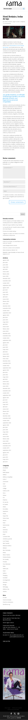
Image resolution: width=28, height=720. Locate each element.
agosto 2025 (6, 287)
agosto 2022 (6, 370)
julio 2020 (5, 427)
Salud (4, 571)
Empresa (23, 21)
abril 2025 (5, 297)
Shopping (5, 575)
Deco (4, 493)
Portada (5, 561)
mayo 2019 (5, 459)
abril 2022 (5, 379)
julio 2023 (5, 345)
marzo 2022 (6, 381)
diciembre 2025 (6, 278)
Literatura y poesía (7, 539)
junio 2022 (5, 374)
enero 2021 (5, 413)
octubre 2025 (6, 283)
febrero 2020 (6, 438)
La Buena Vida (6, 536)
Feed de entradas (7, 600)
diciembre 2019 (6, 443)
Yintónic (5, 591)
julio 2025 (5, 290)
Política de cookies (17, 708)
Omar (4, 247)
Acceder (5, 597)
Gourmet (5, 532)
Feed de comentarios (8, 602)
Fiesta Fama (6, 518)
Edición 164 (14, 250)
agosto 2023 (6, 342)
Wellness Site (6, 589)
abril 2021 (5, 406)
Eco (4, 497)
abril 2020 (5, 434)
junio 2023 (5, 347)
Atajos (4, 470)
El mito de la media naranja (9, 231)
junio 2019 (5, 457)
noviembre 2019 (7, 445)
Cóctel (4, 486)
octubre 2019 (6, 448)
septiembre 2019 (7, 450)
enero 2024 (5, 331)
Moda (4, 552)
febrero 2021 (6, 411)
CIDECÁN (19, 718)
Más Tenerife (6, 543)
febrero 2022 (6, 384)
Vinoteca (5, 582)
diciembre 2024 (6, 306)
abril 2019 (5, 461)
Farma (4, 513)
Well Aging (5, 587)
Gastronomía (6, 525)
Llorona (15, 245)
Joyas (4, 534)
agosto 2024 (6, 315)
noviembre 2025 (7, 280)
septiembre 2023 (7, 340)
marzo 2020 (6, 436)
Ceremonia (5, 481)
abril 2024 (5, 324)
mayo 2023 (5, 349)
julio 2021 (5, 400)
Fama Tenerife (8, 21)
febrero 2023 (6, 356)
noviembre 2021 (7, 390)
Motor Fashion (6, 555)
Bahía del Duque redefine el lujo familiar (12, 225)
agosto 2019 (6, 452)
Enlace (4, 506)
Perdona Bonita (6, 557)
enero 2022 (5, 386)
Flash (4, 522)
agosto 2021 (6, 397)
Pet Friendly (6, 559)
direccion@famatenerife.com (17, 635)
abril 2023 (5, 351)
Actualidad (5, 467)
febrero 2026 (6, 274)
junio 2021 (5, 402)
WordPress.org (6, 604)
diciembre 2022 (6, 361)
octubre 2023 (6, 338)
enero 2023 (5, 358)
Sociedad (5, 577)
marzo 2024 (6, 326)
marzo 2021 (6, 409)
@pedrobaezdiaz (7, 620)
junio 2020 (5, 429)
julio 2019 (5, 455)
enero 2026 (5, 276)
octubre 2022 (6, 365)
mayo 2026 (5, 267)
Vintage (4, 584)
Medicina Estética (7, 545)
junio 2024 (5, 319)
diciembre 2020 (6, 416)
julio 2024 (5, 317)
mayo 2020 (5, 432)
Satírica (4, 573)
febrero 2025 (6, 301)
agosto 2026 (6, 260)
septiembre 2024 (7, 313)
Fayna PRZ (5, 516)
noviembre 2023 (7, 335)
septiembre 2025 (7, 285)
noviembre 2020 (7, 418)
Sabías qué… (6, 568)
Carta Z (4, 479)
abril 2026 (5, 269)
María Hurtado (6, 250)
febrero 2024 (6, 329)
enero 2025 (5, 303)
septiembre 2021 (7, 395)
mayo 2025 (5, 294)
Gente (4, 527)
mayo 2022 (5, 377)
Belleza (4, 474)
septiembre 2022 (7, 368)
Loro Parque (6, 541)
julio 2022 (5, 372)
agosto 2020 (6, 425)
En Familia (5, 504)
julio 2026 (5, 262)
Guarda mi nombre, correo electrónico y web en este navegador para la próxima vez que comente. (13, 196)
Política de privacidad (13, 709)
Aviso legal (7, 708)
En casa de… (6, 502)
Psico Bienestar (6, 564)
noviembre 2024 (7, 308)
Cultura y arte (6, 490)
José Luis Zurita (11, 615)
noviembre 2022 (7, 363)
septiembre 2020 (7, 423)
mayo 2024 (5, 322)
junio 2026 (5, 264)
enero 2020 (5, 441)
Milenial (4, 548)
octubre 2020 (6, 420)
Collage (4, 488)
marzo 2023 (6, 354)
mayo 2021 (5, 404)
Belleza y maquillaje (7, 477)
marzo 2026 (6, 271)
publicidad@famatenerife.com (17, 636)
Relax (4, 566)
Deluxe (4, 495)
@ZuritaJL (18, 615)
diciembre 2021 (6, 388)
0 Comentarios (7, 23)
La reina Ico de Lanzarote (13, 247)
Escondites (5, 509)
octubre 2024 (6, 310)
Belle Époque (6, 472)
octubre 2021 (6, 393)
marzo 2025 (6, 299)
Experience (5, 511)
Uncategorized (6, 580)
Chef (4, 484)
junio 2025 (5, 292)
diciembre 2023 (6, 333)
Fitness (4, 520)
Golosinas (5, 529)
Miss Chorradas (6, 550)
